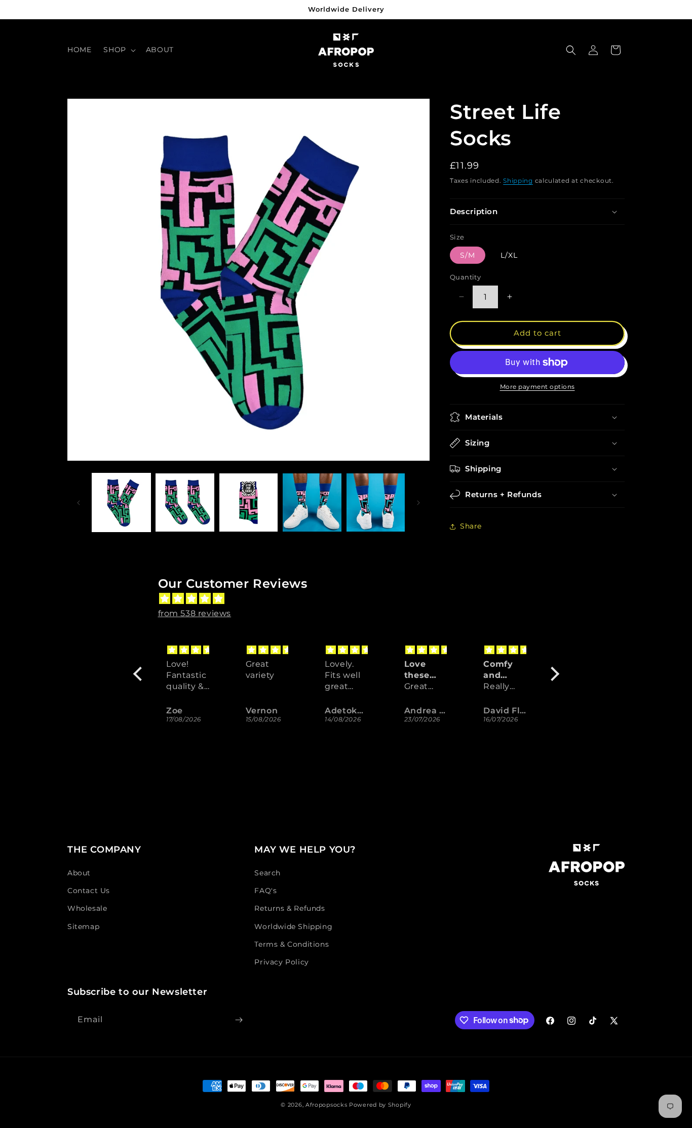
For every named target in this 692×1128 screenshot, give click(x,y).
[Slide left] (78, 503)
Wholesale (87, 908)
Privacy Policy (281, 961)
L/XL (509, 255)
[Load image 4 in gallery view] (248, 502)
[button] (118, 49)
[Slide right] (418, 503)
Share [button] (471, 526)
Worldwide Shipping (293, 926)
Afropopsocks (326, 1104)
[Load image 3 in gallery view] (185, 502)
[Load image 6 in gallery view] (376, 502)
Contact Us (88, 890)
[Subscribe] (238, 1020)
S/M (467, 255)
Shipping (518, 180)
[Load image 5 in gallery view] (312, 502)
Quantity (465, 277)
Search (267, 872)
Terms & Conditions (291, 944)
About (79, 872)
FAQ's (265, 890)
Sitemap (83, 926)
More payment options (537, 386)
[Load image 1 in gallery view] (121, 502)
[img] (351, 599)
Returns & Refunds (289, 908)
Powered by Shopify (380, 1104)
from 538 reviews (195, 613)
